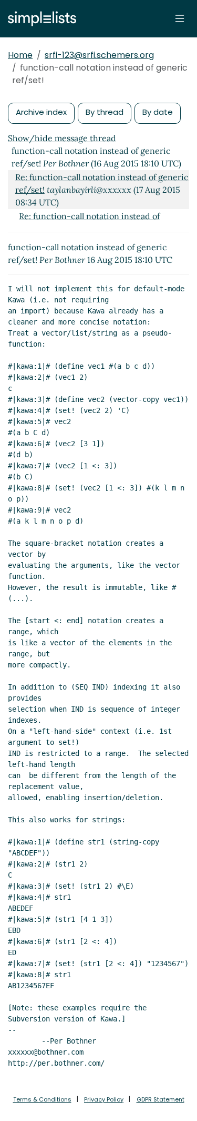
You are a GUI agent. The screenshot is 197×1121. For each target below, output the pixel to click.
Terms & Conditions (42, 1099)
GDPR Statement (160, 1099)
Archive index (41, 111)
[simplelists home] (39, 19)
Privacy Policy (103, 1099)
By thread (104, 111)
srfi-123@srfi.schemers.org (99, 55)
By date (157, 111)
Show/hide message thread (62, 138)
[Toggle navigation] (179, 18)
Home (20, 55)
